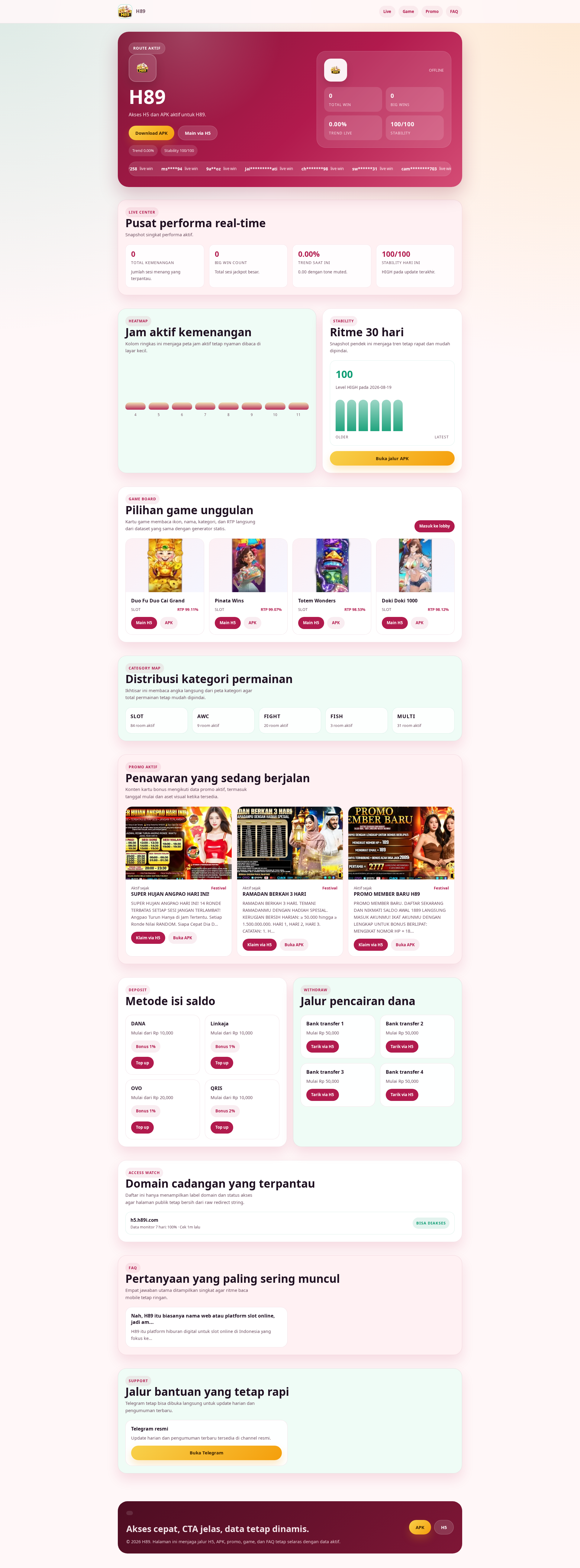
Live (387, 11)
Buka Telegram (206, 1453)
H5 (444, 1527)
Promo (432, 11)
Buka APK (182, 937)
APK (169, 622)
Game (408, 11)
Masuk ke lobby (434, 526)
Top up (142, 1063)
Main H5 (144, 622)
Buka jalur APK (392, 458)
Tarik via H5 (322, 1046)
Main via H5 (198, 133)
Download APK (151, 133)
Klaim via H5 (148, 937)
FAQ (454, 11)
